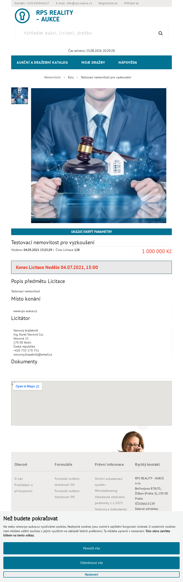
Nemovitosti (52, 77)
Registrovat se (108, 3)
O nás (19, 479)
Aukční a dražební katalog (42, 62)
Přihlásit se (131, 3)
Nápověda (128, 62)
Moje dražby (93, 62)
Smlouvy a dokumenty (111, 509)
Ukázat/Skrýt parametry (91, 232)
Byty (71, 77)
